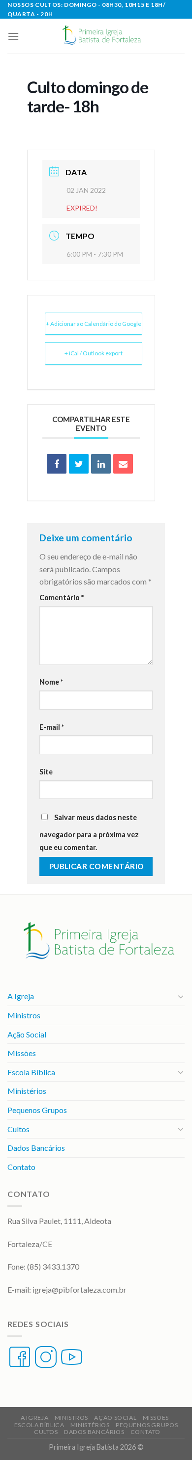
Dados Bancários (36, 1147)
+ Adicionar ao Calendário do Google (93, 323)
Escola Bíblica (31, 1072)
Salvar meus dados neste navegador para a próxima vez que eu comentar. (89, 832)
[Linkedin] (101, 464)
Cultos (18, 1129)
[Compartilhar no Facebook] (56, 464)
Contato (21, 1166)
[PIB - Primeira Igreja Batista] (100, 36)
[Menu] (13, 36)
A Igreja (20, 996)
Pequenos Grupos (37, 1110)
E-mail (51, 727)
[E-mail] (123, 464)
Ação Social (26, 1034)
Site (46, 772)
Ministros (23, 1015)
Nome (51, 682)
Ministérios (26, 1090)
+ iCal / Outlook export (93, 353)
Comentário (61, 597)
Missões (21, 1053)
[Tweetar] (79, 464)
